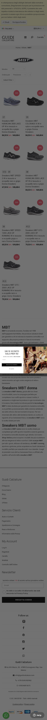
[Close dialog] (45, 348)
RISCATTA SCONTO (11, 364)
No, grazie (11, 368)
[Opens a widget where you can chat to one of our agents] (37, 715)
